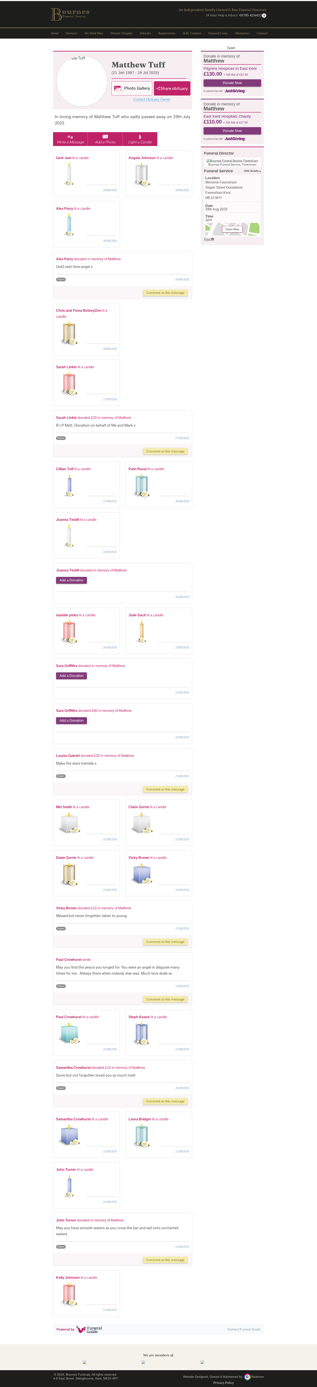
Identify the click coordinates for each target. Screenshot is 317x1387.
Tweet (231, 47)
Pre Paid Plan (94, 33)
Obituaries (242, 33)
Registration (166, 33)
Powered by (65, 1329)
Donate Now (232, 83)
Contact (262, 33)
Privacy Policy (223, 1383)
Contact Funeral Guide (244, 1329)
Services (71, 33)
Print (207, 239)
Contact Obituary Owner (152, 99)
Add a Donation (71, 580)
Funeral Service (218, 171)
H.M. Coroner (192, 33)
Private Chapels (121, 33)
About (54, 33)
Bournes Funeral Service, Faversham (232, 164)
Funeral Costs (218, 33)
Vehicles (145, 33)
